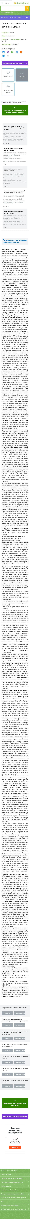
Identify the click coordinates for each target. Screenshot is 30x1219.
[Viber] (8, 52)
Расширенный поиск (7, 12)
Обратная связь (6, 1175)
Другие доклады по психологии (15, 1116)
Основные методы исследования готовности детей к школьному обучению (15, 1020)
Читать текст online (22, 77)
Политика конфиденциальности (12, 1182)
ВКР (2, 1201)
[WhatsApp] (12, 52)
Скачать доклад (8, 76)
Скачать (7, 1013)
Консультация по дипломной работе (13, 1198)
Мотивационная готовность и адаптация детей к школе (14, 1008)
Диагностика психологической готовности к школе (15, 1057)
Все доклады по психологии (13, 63)
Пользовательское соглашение (11, 1178)
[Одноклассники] (21, 52)
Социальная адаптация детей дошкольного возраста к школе (15, 1045)
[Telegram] (17, 52)
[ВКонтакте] (3, 52)
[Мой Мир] (3, 56)
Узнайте (15, 1147)
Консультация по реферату (10, 1205)
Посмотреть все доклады (8, 91)
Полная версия (6, 1186)
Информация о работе (20, 1013)
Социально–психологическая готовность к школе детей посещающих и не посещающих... (15, 1032)
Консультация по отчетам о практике (13, 1209)
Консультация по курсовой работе (12, 1194)
